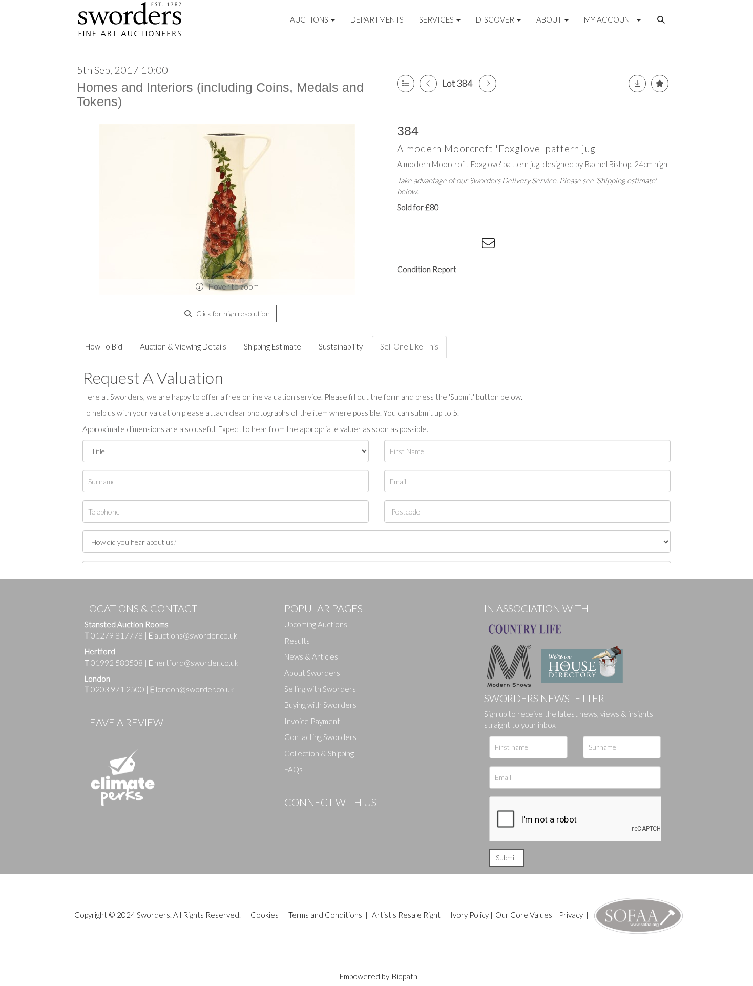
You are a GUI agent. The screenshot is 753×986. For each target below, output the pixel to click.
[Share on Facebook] (406, 245)
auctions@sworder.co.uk (193, 635)
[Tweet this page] (427, 245)
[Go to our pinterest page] (335, 819)
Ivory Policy (469, 914)
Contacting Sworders (320, 737)
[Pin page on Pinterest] (448, 245)
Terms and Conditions (326, 914)
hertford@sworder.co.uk (196, 662)
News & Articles (311, 656)
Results (297, 640)
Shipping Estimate (272, 346)
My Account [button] (610, 19)
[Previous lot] (428, 83)
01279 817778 (117, 635)
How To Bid (103, 346)
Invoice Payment (312, 721)
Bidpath (404, 976)
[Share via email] (489, 245)
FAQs (293, 769)
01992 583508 (117, 662)
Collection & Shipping (319, 753)
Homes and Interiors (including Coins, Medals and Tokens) (220, 94)
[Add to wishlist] (659, 83)
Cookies (264, 914)
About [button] (549, 19)
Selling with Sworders (320, 688)
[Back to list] (405, 83)
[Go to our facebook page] (294, 819)
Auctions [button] (310, 19)
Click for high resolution (232, 313)
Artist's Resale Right (406, 914)
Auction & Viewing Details (183, 346)
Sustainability (341, 346)
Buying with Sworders (320, 704)
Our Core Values (523, 914)
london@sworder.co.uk (192, 689)
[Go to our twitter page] (315, 819)
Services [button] (437, 19)
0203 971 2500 (117, 689)
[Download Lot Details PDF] (637, 83)
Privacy (571, 914)
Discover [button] (496, 19)
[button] (662, 20)
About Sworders (312, 672)
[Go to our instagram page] (469, 245)
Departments (377, 19)
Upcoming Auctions (315, 624)
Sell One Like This (409, 346)
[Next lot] (487, 83)
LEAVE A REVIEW (124, 722)
